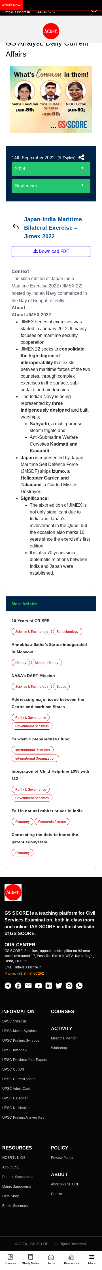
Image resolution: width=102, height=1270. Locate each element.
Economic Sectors (52, 822)
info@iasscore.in (17, 12)
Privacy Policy (62, 1158)
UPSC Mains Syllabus (19, 1031)
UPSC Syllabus (14, 1021)
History (20, 663)
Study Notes (30, 1263)
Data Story (10, 1196)
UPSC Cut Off (13, 1069)
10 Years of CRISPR (31, 620)
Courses (10, 1263)
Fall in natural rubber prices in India (47, 811)
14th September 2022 (33, 157)
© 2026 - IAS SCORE (32, 1244)
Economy (22, 822)
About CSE (11, 1167)
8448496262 (46, 12)
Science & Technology (31, 632)
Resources (71, 1263)
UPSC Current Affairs (18, 1079)
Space (61, 687)
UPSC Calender (15, 1098)
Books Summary (15, 1206)
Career (56, 1194)
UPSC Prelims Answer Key (23, 1117)
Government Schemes (32, 726)
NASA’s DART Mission (33, 675)
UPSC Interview (14, 1050)
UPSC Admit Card (16, 1089)
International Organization (35, 758)
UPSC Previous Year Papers (24, 1060)
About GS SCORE (65, 1184)
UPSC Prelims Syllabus (20, 1041)
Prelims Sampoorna (17, 1177)
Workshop (59, 1048)
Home (51, 1263)
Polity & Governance (30, 718)
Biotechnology (67, 632)
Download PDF (53, 251)
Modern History (46, 663)
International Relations (32, 750)
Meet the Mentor (63, 1038)
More (91, 1263)
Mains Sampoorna (16, 1187)
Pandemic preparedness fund (41, 739)
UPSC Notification (16, 1108)
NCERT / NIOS (14, 1158)
